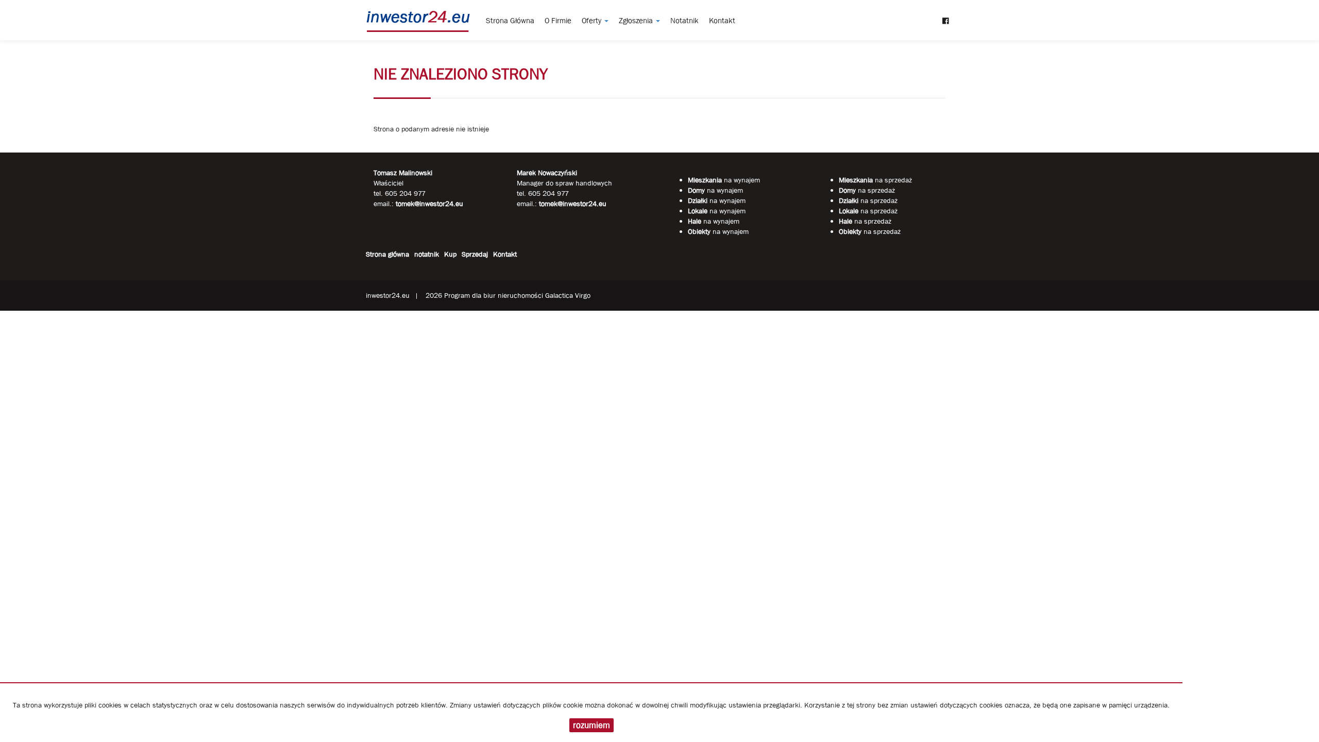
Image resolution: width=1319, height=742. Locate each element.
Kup (450, 254)
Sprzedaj (475, 254)
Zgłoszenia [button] (637, 20)
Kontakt (722, 20)
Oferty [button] (592, 20)
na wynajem (724, 179)
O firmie (558, 20)
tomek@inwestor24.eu (572, 203)
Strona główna (510, 20)
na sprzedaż (875, 179)
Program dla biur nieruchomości (494, 295)
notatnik (684, 20)
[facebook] (946, 16)
